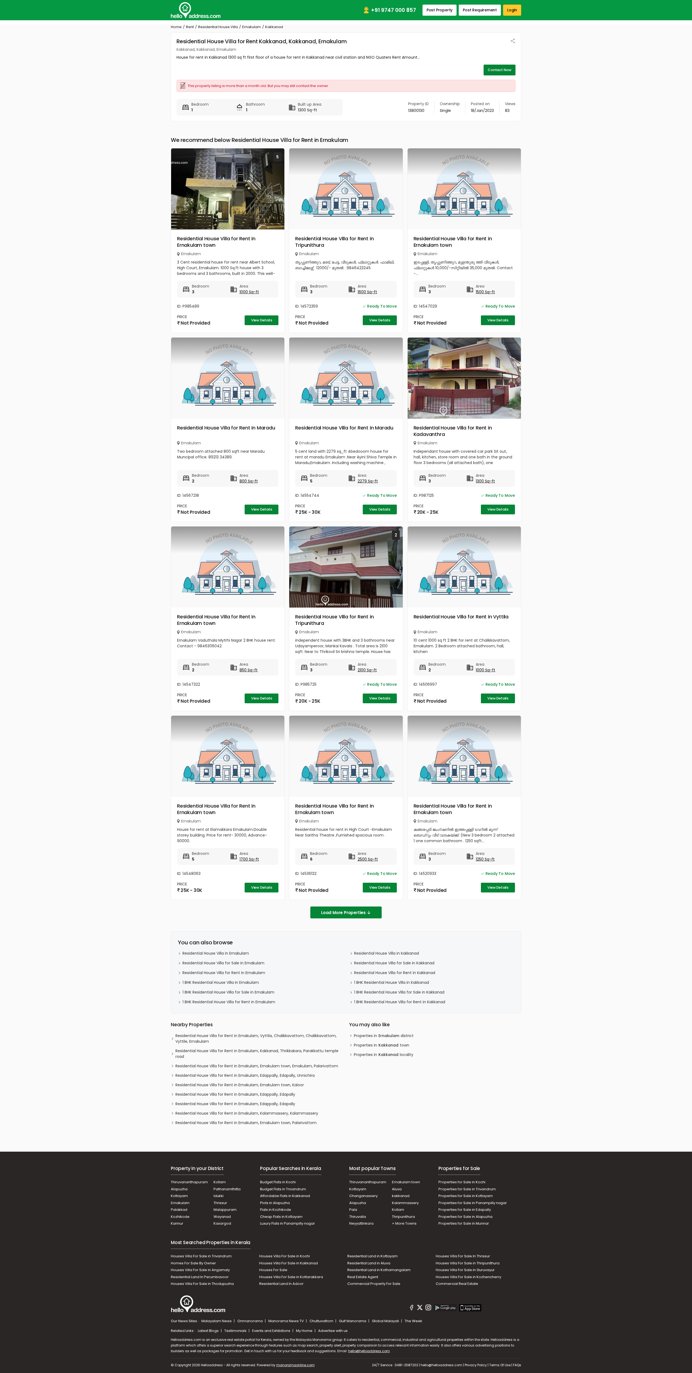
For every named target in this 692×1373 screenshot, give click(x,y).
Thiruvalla (357, 1216)
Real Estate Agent (362, 1276)
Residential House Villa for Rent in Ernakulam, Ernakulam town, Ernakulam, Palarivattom (256, 1066)
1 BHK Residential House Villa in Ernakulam (220, 982)
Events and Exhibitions (271, 1330)
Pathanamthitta (227, 1189)
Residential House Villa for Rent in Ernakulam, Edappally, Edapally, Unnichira (245, 1075)
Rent (190, 26)
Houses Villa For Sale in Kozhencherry (468, 1276)
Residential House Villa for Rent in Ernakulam (223, 972)
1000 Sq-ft (249, 292)
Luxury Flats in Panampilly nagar (287, 1223)
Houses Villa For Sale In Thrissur (463, 1256)
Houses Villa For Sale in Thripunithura (468, 1263)
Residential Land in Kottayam (372, 1256)
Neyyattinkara (361, 1223)
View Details (261, 320)
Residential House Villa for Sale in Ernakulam (223, 963)
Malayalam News (216, 1321)
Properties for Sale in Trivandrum (467, 1189)
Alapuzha (179, 1189)
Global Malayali (386, 1321)
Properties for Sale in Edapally (464, 1209)
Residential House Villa (218, 26)
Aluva (397, 1189)
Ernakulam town (406, 1182)
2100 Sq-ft (367, 670)
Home (176, 26)
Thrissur (220, 1202)
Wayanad (222, 1216)
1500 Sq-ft (485, 292)
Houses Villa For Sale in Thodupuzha (202, 1283)
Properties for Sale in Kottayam (465, 1195)
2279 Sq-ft (368, 481)
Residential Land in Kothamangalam (379, 1269)
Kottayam (179, 1195)
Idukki (219, 1195)
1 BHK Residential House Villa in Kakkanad (391, 982)
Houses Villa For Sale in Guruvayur (465, 1269)
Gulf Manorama (353, 1321)
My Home (304, 1330)
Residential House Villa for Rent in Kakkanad (394, 972)
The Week (413, 1321)
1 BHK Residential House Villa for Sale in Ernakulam (228, 992)
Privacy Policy (476, 1365)
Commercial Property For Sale (373, 1283)
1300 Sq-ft (485, 481)
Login (512, 10)
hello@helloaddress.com (369, 1351)
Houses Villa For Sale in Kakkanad (288, 1263)
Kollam (220, 1182)
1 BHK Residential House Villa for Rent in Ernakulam (228, 1002)
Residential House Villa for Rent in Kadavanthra (453, 431)
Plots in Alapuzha (275, 1202)
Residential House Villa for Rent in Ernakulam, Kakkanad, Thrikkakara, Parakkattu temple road (256, 1053)
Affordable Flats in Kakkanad (285, 1195)
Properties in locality (383, 1054)
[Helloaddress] (196, 10)
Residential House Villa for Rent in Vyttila (461, 616)
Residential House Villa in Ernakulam (215, 953)
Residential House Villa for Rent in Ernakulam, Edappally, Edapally (235, 1094)
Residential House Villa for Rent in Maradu (226, 427)
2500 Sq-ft (368, 859)
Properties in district (384, 1035)
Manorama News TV (286, 1321)
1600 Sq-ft (367, 292)
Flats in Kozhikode (275, 1209)
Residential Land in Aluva (368, 1263)
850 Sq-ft (248, 670)
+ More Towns (404, 1223)
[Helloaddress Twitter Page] (420, 1308)
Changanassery (363, 1195)
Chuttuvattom (322, 1321)
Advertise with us (333, 1330)
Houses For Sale (273, 1269)
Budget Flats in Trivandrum (283, 1189)
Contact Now (499, 69)
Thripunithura (403, 1216)
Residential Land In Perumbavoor (200, 1276)
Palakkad (179, 1209)
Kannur (177, 1223)
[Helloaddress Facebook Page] (412, 1308)
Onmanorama (250, 1321)
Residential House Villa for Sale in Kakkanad (394, 963)
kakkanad (401, 1195)
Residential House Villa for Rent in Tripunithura (334, 241)
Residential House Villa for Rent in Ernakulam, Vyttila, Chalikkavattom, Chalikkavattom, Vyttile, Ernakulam (256, 1038)
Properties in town (381, 1045)
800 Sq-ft (248, 481)
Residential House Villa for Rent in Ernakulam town (216, 241)
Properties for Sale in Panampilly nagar (472, 1202)
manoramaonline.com (295, 1365)
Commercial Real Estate (457, 1283)
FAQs (517, 1365)
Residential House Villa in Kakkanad (386, 953)
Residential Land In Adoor (281, 1283)
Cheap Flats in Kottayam (281, 1216)
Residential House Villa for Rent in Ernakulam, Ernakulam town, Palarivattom (246, 1122)
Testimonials (235, 1330)
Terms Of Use (500, 1365)
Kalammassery (405, 1202)
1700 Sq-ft (249, 859)
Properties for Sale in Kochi (461, 1182)
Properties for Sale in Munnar (463, 1223)
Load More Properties (343, 912)
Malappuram (225, 1209)
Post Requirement (480, 10)
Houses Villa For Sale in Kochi (284, 1256)
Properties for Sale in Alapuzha (465, 1216)
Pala (353, 1209)
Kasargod (222, 1223)
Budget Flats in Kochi (278, 1182)
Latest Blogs (208, 1330)
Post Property (440, 10)
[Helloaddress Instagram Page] (428, 1308)
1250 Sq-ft (485, 859)
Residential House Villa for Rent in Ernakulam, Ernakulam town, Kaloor (239, 1085)
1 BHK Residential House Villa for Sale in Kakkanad (399, 992)
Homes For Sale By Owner (193, 1263)
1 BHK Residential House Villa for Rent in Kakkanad (399, 1002)
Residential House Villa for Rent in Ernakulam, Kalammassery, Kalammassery (246, 1113)
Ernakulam (251, 26)
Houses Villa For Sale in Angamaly (200, 1269)
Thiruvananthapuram (189, 1182)
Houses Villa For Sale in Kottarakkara (291, 1276)
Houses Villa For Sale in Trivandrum (201, 1256)
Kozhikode (180, 1216)
